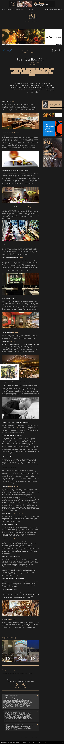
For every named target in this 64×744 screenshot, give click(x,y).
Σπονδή (12, 68)
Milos (23, 72)
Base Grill (49, 70)
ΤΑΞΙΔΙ (39, 25)
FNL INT (60, 9)
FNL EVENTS (51, 25)
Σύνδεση (55, 9)
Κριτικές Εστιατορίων (29, 52)
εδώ (45, 742)
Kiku (41, 68)
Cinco (38, 68)
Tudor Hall (16, 70)
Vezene (43, 70)
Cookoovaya (17, 68)
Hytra (21, 70)
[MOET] (52, 115)
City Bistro (52, 68)
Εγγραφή (49, 9)
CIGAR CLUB (5, 25)
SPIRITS (34, 25)
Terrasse (17, 427)
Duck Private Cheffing (31, 68)
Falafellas (51, 72)
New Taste (32, 74)
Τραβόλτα (27, 72)
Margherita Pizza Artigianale (42, 72)
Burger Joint (33, 72)
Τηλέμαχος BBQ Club (16, 72)
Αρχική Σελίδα (25, 50)
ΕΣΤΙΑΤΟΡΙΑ (11, 25)
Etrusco (23, 68)
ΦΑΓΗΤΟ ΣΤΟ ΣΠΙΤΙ (19, 25)
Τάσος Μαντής (26, 70)
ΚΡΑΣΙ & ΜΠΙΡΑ (28, 25)
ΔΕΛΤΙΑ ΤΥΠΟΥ (59, 25)
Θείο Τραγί (46, 68)
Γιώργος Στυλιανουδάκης (36, 70)
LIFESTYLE (44, 25)
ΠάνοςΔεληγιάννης (55, 103)
